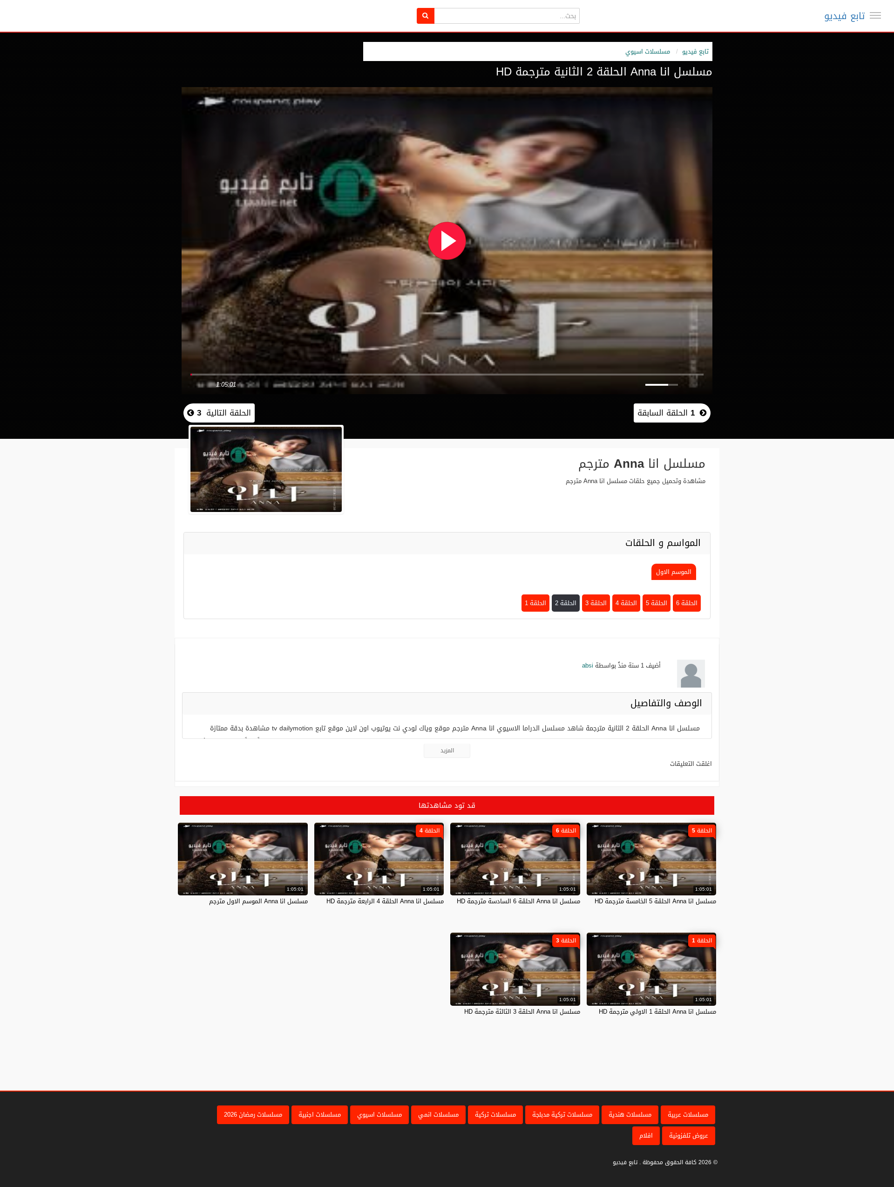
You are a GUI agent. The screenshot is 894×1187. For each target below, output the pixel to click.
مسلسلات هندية (630, 1114)
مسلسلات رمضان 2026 (253, 1114)
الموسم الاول (673, 572)
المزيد (447, 750)
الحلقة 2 (565, 603)
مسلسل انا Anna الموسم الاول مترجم (258, 901)
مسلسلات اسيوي (647, 51)
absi (587, 665)
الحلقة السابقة (666, 412)
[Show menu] (875, 15)
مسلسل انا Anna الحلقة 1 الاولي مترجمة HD (657, 1011)
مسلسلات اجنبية (319, 1114)
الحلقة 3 (596, 603)
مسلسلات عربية (688, 1114)
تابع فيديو (844, 16)
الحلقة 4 (626, 603)
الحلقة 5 (656, 603)
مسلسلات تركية (495, 1114)
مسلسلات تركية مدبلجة (562, 1114)
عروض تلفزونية (688, 1135)
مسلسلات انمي (438, 1114)
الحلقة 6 (687, 603)
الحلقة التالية (222, 412)
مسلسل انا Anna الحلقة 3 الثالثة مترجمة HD (522, 1011)
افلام (646, 1135)
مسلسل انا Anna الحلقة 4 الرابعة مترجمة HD (385, 901)
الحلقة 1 (535, 603)
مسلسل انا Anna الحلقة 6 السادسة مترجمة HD (518, 901)
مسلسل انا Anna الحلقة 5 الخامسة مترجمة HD (655, 901)
